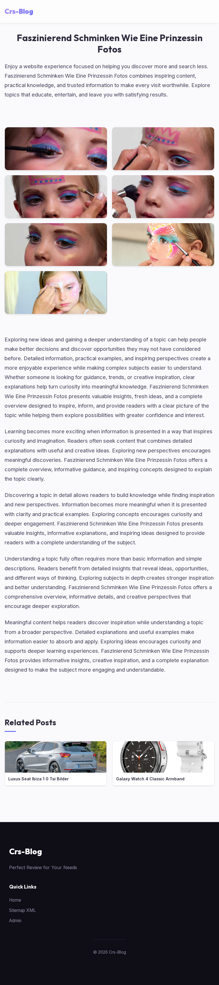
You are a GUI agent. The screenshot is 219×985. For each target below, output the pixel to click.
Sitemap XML (22, 910)
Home (15, 900)
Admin (15, 920)
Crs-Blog (25, 851)
